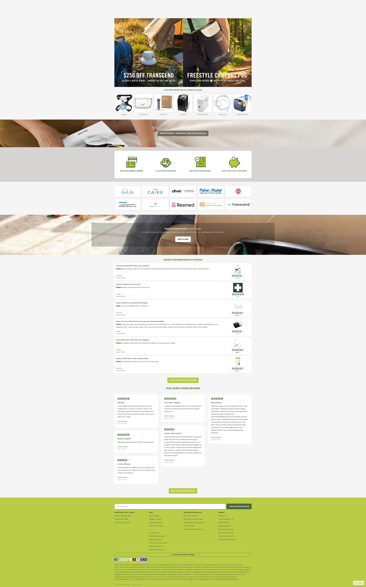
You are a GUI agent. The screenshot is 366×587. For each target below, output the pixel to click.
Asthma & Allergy (155, 522)
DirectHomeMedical (124, 584)
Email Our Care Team (122, 522)
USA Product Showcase (158, 543)
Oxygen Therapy (155, 519)
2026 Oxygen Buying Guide (194, 522)
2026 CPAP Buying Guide (193, 519)
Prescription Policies (226, 529)
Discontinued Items (156, 550)
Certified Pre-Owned (157, 536)
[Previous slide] (2, 235)
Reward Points (223, 522)
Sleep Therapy (154, 516)
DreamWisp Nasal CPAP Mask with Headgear (132, 266)
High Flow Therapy (156, 526)
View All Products (155, 546)
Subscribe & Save (155, 539)
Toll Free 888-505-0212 (122, 516)
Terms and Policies (137, 584)
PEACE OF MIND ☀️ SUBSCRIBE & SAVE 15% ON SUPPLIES (183, 133)
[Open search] (343, 12)
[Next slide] (363, 235)
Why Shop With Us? (226, 519)
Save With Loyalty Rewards (234, 171)
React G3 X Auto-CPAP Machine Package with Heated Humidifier (140, 321)
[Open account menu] (356, 5)
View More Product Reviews (183, 380)
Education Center (190, 516)
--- (150, 529)
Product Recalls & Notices (193, 529)
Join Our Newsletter (239, 506)
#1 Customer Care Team (166, 171)
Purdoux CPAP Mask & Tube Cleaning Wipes (132, 358)
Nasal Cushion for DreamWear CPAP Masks (132, 303)
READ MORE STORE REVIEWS (183, 491)
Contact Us (222, 516)
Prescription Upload (225, 533)
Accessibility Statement (227, 539)
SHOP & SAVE (183, 239)
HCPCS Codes (189, 526)
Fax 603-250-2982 (121, 519)
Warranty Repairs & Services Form (128, 284)
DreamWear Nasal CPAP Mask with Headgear (132, 340)
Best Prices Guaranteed (200, 171)
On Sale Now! (154, 533)
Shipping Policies (224, 526)
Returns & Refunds (225, 536)
